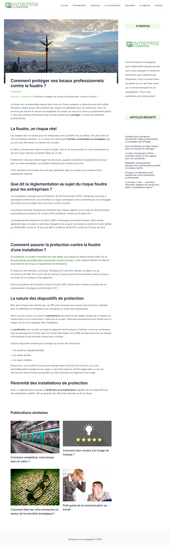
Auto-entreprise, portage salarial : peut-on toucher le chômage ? (142, 147)
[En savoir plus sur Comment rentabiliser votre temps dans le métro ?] (35, 437)
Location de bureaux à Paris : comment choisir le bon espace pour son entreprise (141, 156)
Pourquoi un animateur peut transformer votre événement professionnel (140, 175)
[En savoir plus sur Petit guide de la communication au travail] (87, 485)
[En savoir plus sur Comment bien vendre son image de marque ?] (87, 433)
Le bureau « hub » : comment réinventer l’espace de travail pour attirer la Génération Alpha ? (142, 184)
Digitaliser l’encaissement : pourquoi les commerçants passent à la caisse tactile (142, 165)
